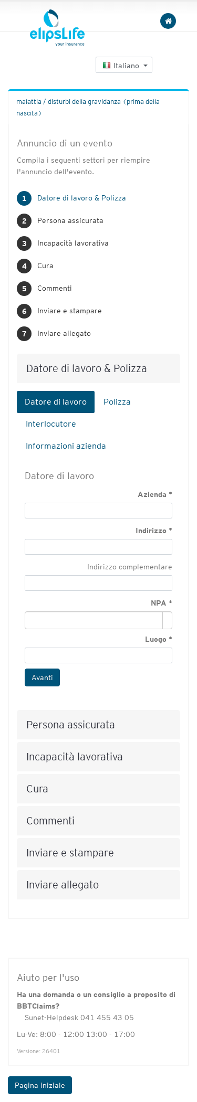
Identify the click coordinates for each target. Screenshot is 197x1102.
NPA (159, 603)
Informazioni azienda (66, 446)
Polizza (117, 402)
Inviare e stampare (69, 310)
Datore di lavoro (56, 402)
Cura (45, 265)
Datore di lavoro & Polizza (81, 198)
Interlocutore (51, 424)
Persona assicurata (70, 220)
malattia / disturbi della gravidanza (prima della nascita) (88, 107)
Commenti (54, 288)
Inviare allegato (64, 333)
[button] (124, 65)
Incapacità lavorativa (73, 243)
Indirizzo (151, 530)
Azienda (152, 494)
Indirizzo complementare (129, 567)
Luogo (156, 639)
